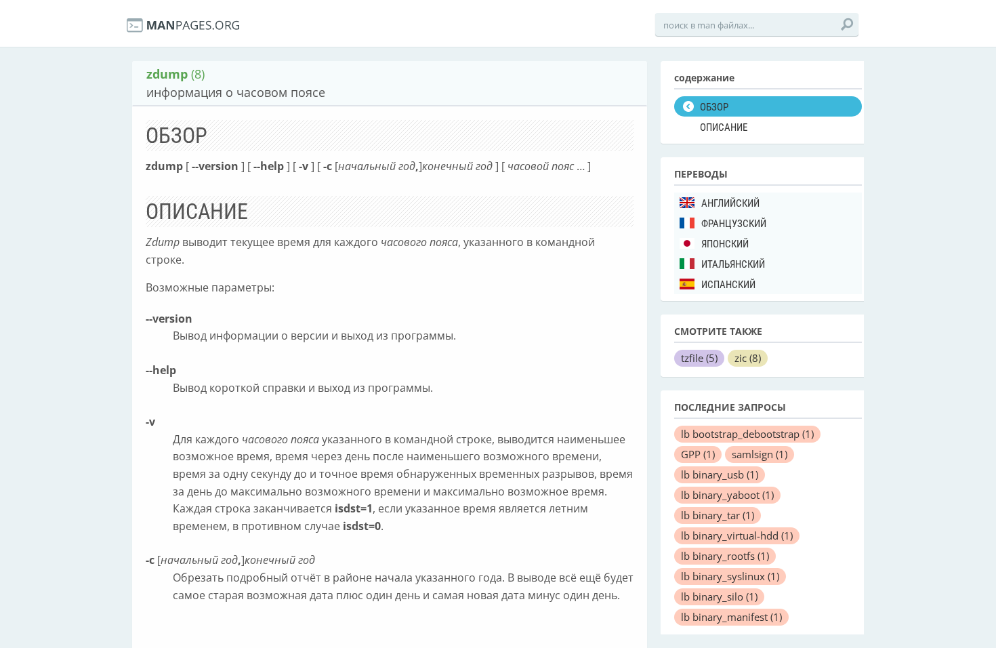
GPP (698, 454)
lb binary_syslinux (730, 576)
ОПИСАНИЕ (723, 127)
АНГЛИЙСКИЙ (730, 203)
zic (747, 358)
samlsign (759, 454)
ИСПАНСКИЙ (728, 285)
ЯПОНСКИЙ (725, 244)
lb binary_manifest (731, 617)
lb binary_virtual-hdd (737, 535)
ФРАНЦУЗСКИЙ (733, 224)
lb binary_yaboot (727, 495)
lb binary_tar (717, 515)
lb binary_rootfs (725, 556)
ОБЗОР (714, 107)
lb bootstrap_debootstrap (747, 434)
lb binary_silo (719, 596)
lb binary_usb (719, 474)
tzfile (699, 358)
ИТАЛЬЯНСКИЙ (733, 264)
